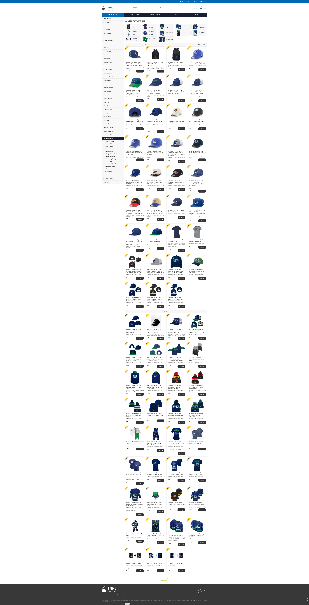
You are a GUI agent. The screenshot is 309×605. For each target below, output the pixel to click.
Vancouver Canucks (132, 18)
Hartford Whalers (107, 62)
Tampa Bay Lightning (108, 127)
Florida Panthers (107, 58)
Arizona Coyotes (107, 22)
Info (197, 1)
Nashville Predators (108, 87)
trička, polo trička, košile (152, 39)
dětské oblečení (168, 26)
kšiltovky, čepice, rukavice (151, 33)
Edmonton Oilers (107, 55)
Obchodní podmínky (186, 1)
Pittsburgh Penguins (108, 113)
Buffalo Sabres (106, 29)
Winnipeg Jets (106, 182)
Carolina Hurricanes (108, 37)
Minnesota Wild (107, 80)
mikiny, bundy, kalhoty (169, 33)
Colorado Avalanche (108, 40)
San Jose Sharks (107, 116)
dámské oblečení (151, 26)
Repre (197, 15)
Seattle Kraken (106, 120)
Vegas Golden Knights (108, 175)
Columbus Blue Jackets (108, 44)
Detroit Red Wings (107, 51)
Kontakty (198, 589)
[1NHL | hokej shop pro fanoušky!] (125, 18)
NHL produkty (106, 102)
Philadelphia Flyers (107, 109)
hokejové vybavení (201, 26)
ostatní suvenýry (185, 33)
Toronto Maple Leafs (108, 131)
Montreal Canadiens (108, 84)
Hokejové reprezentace (109, 66)
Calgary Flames (107, 33)
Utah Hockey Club (107, 135)
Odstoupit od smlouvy (201, 592)
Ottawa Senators (107, 105)
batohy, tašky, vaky (136, 26)
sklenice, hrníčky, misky (136, 39)
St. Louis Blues (106, 124)
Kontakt (204, 1)
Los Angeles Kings (107, 73)
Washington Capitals (108, 178)
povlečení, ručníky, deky (202, 33)
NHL (176, 15)
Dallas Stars (106, 47)
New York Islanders (108, 95)
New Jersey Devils (107, 91)
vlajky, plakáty (169, 39)
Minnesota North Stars (108, 76)
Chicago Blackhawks (108, 69)
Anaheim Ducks (107, 18)
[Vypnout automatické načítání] (125, 602)
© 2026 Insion (204, 604)
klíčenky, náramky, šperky (135, 33)
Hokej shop (113, 15)
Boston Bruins (106, 26)
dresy (184, 26)
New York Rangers (107, 98)
